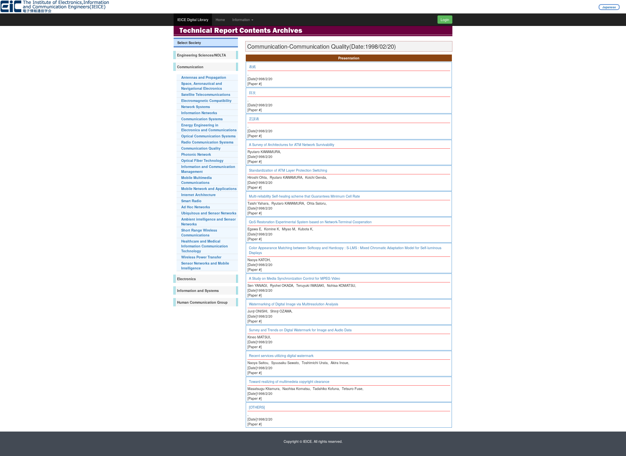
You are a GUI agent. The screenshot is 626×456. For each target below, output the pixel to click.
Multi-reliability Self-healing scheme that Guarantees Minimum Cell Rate (304, 196)
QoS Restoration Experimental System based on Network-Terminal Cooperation (310, 221)
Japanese (609, 7)
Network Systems (195, 106)
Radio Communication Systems (207, 142)
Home (220, 19)
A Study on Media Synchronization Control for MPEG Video (294, 278)
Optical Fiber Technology (202, 160)
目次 (252, 92)
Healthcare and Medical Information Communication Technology (204, 246)
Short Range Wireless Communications (199, 232)
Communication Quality (201, 148)
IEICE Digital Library (192, 19)
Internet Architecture (198, 194)
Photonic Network (196, 154)
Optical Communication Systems (208, 135)
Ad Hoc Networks (195, 206)
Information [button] (241, 19)
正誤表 (254, 118)
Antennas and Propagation (203, 77)
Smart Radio (191, 200)
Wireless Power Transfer (201, 257)
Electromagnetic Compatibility (206, 100)
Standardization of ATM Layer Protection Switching (288, 170)
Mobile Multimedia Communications (196, 180)
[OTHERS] (257, 407)
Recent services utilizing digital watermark (281, 355)
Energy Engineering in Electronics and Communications (209, 127)
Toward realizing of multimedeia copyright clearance (289, 381)
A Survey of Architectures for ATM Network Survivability (291, 144)
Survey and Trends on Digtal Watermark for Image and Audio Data (300, 329)
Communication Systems (202, 118)
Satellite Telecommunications (205, 94)
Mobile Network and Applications (209, 188)
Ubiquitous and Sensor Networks (208, 213)
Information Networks (199, 112)
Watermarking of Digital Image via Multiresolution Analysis (293, 303)
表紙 (252, 66)
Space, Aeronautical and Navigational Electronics (201, 86)
